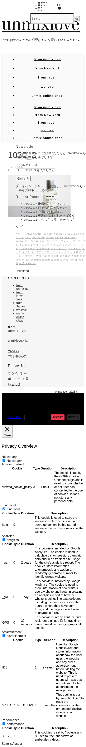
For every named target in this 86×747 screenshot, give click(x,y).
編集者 (49, 259)
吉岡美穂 (41, 256)
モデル (68, 252)
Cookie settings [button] (34, 417)
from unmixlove (47, 59)
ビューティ (43, 248)
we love (47, 86)
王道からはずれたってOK (56, 215)
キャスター (43, 244)
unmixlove (23, 241)
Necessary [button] (9, 456)
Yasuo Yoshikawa (42, 241)
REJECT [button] (73, 417)
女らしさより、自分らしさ (56, 219)
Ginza (20, 237)
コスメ (66, 244)
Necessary (14, 460)
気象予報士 (37, 259)
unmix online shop (47, 95)
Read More (14, 417)
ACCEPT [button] (58, 417)
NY (57, 237)
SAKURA (70, 237)
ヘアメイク (74, 248)
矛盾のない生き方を (52, 203)
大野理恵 (65, 256)
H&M (28, 237)
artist (39, 234)
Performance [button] (10, 720)
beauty (48, 234)
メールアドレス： (28, 165)
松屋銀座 (24, 259)
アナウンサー (63, 241)
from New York (47, 68)
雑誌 (22, 263)
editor (80, 234)
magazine (38, 237)
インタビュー (27, 244)
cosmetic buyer (64, 234)
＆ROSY (30, 263)
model (50, 237)
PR (61, 237)
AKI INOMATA (25, 234)
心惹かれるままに (50, 211)
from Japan (47, 77)
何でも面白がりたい (52, 207)
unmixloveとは (18, 340)
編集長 (58, 259)
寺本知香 (76, 256)
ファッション (59, 248)
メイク (26, 252)
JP (59, 8)
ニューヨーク (27, 248)
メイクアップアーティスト (47, 252)
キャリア (56, 244)
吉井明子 (30, 256)
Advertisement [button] (12, 632)
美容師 (74, 259)
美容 (66, 259)
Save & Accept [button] (12, 743)
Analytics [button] (8, 536)
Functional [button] (9, 505)
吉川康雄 (53, 256)
